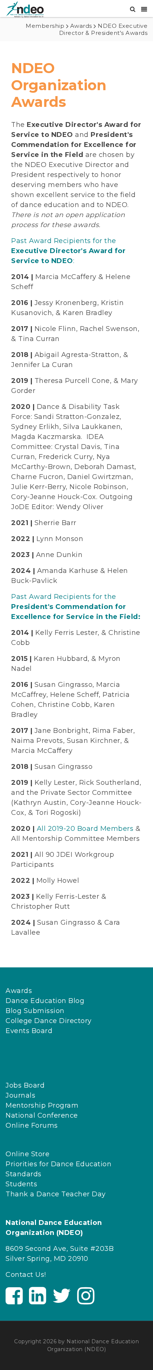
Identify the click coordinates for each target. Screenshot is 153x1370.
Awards (19, 991)
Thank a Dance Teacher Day (56, 1194)
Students (21, 1184)
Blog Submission (35, 1011)
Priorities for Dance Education (58, 1164)
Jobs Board (25, 1085)
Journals (20, 1095)
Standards (24, 1174)
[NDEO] (25, 9)
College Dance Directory (49, 1021)
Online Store (27, 1154)
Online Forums (32, 1125)
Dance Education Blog (45, 1001)
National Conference (42, 1115)
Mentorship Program (42, 1105)
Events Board (29, 1031)
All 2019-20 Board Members (85, 829)
